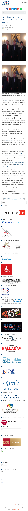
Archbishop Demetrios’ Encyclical (17, 162)
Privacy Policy (4, 504)
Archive (10, 25)
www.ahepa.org (20, 189)
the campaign (9, 140)
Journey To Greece (22, 504)
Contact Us (10, 504)
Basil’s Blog (16, 504)
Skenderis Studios (16, 509)
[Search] (24, 12)
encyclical (6, 100)
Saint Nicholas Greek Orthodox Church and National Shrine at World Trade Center (13, 155)
